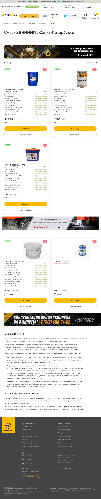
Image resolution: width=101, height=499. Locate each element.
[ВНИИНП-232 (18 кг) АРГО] (25, 79)
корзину (26, 129)
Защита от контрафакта (66, 443)
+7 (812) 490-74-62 (48, 7)
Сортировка (91, 63)
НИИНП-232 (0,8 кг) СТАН (64, 89)
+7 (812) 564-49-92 (69, 7)
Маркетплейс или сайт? (66, 446)
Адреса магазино (64, 468)
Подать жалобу (27, 443)
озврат (61, 433)
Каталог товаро (30, 16)
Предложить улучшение (30, 446)
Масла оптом (62, 426)
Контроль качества (64, 440)
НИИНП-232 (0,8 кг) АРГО (14, 165)
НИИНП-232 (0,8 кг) (62, 261)
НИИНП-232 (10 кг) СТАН (14, 261)
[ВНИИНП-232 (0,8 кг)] (75, 250)
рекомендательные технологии (15, 494)
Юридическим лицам (29, 436)
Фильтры (7, 63)
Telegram (29, 459)
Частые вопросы (27, 426)
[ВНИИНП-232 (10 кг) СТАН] (25, 250)
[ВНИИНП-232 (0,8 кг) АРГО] (25, 154)
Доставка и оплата (64, 429)
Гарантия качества (64, 436)
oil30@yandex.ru (88, 7)
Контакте (29, 455)
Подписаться (30, 477)
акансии (25, 440)
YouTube (29, 463)
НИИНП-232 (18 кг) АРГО (14, 89)
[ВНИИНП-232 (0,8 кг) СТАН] (75, 79)
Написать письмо (28, 429)
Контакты (25, 433)
